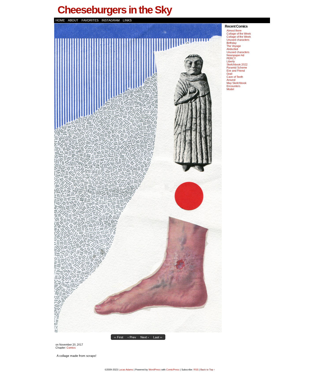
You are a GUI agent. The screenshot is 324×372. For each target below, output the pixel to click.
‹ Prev (132, 337)
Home (60, 20)
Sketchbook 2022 (237, 64)
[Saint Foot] (138, 331)
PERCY (231, 58)
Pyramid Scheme (237, 67)
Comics (71, 347)
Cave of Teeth (235, 76)
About (73, 20)
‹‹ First (118, 337)
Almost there (234, 30)
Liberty (231, 61)
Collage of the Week (239, 33)
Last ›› (157, 337)
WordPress (155, 369)
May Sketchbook (236, 83)
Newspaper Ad (235, 55)
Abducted (232, 49)
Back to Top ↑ (207, 369)
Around (231, 80)
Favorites (90, 20)
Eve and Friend (236, 70)
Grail (229, 73)
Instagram (111, 20)
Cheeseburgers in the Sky (115, 10)
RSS (196, 369)
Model (230, 89)
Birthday (231, 43)
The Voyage (234, 46)
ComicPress (172, 369)
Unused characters (238, 39)
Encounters (233, 86)
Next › (144, 337)
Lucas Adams (126, 369)
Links (127, 20)
